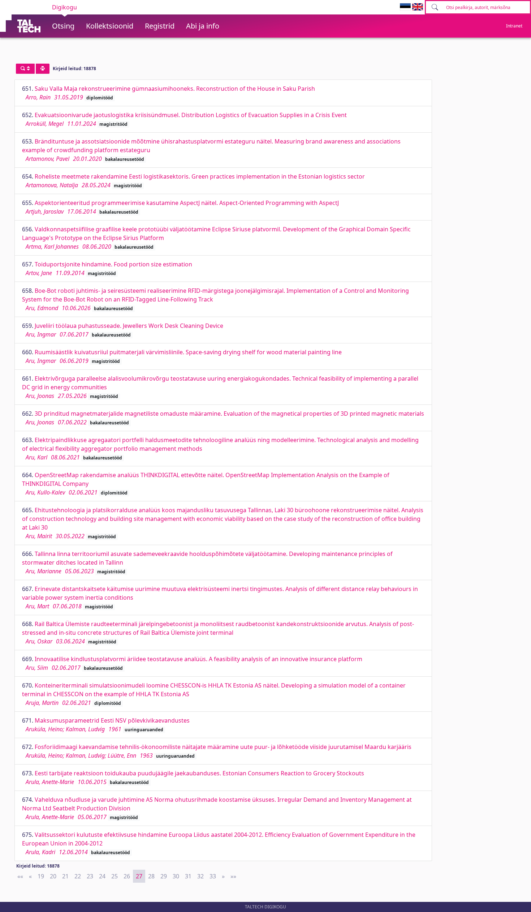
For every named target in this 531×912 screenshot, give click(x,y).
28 (151, 876)
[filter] (25, 69)
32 (200, 876)
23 (90, 876)
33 (213, 876)
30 (176, 876)
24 (102, 876)
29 (163, 876)
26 (127, 876)
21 (65, 876)
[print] (42, 69)
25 (114, 876)
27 (139, 876)
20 (53, 876)
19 (41, 876)
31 (188, 876)
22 (77, 876)
